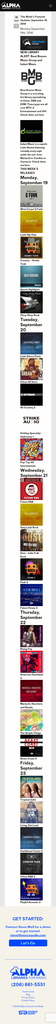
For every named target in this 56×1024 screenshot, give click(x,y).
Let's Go (28, 943)
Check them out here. (32, 114)
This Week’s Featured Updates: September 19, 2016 (33, 20)
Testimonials (28, 991)
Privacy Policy (28, 997)
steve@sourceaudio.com (28, 935)
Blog (28, 994)
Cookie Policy (28, 1000)
